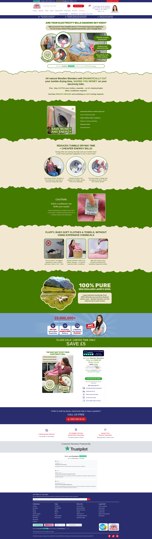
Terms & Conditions (103, 506)
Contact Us (57, 506)
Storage (51, 10)
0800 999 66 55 (74, 13)
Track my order (79, 5)
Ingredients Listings (81, 517)
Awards (78, 511)
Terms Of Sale (102, 508)
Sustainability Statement (82, 515)
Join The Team (80, 506)
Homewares (40, 10)
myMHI (56, 510)
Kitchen (46, 10)
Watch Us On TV (80, 513)
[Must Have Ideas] (37, 3)
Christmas (35, 521)
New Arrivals (81, 10)
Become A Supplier (81, 508)
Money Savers (67, 10)
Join (89, 499)
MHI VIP (56, 511)
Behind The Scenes (81, 510)
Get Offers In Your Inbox (113, 1)
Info (99, 366)
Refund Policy (58, 517)
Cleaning (35, 10)
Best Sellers (74, 10)
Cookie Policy (102, 511)
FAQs (56, 513)
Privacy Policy (102, 510)
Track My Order (58, 508)
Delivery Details (58, 515)
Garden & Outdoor (59, 10)
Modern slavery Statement (104, 513)
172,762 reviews (75, 458)
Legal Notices (101, 515)
